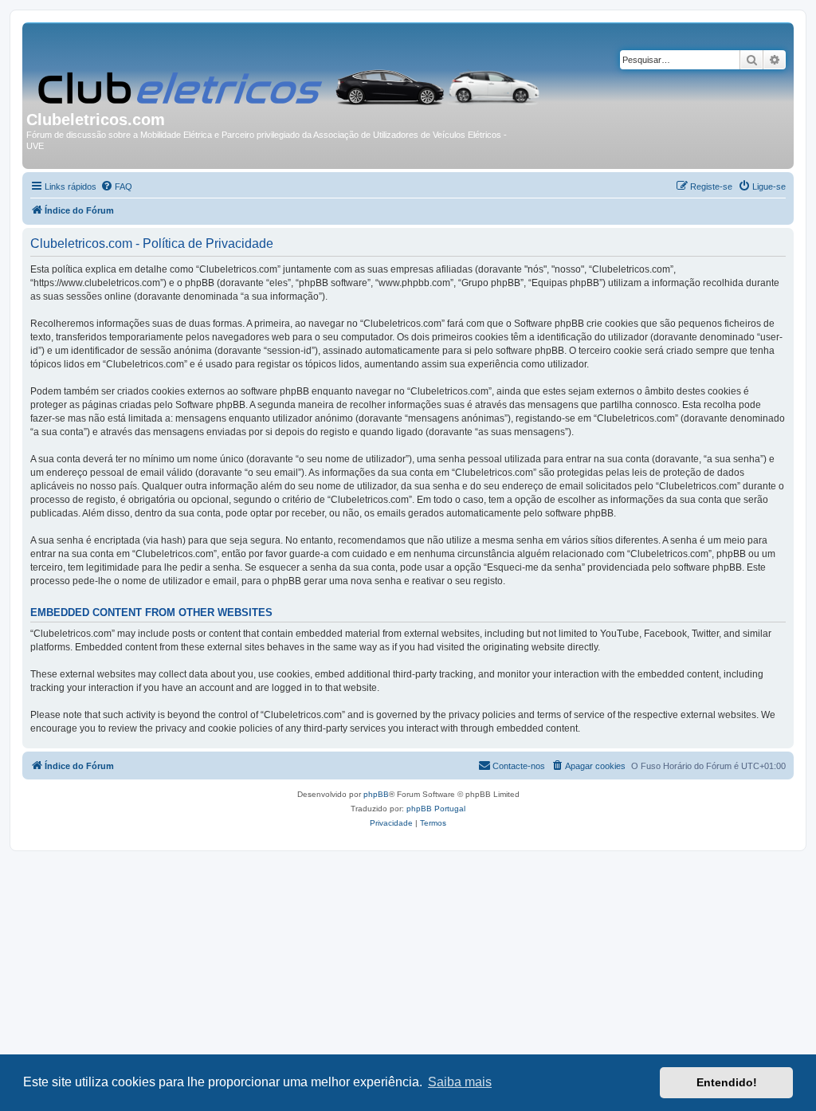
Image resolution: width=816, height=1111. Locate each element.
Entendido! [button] (726, 1082)
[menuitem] (116, 186)
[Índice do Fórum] (290, 68)
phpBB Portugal (435, 808)
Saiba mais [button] (460, 1082)
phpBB (376, 794)
